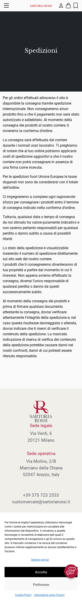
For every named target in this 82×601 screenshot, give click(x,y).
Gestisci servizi (40, 559)
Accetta (41, 572)
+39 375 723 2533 (41, 495)
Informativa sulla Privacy (49, 595)
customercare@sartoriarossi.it (41, 501)
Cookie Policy (23, 595)
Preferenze (41, 585)
